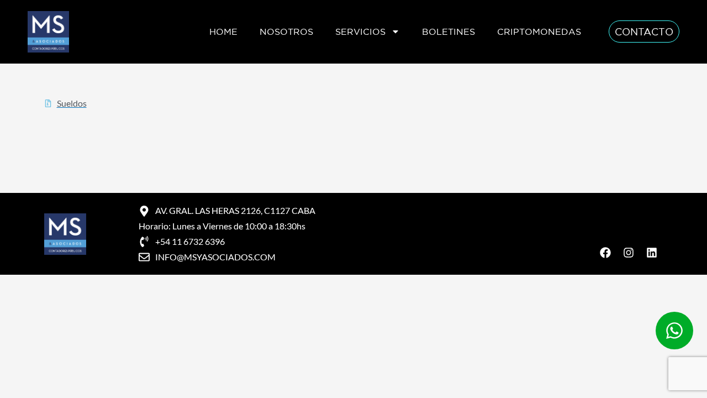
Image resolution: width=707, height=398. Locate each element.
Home (223, 31)
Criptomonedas (539, 31)
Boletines (448, 31)
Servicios (360, 31)
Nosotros (286, 31)
